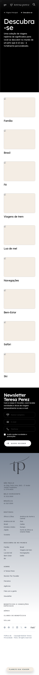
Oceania (7, 535)
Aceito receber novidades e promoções (17, 435)
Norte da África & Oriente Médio (26, 531)
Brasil (6, 524)
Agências (7, 586)
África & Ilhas (9, 517)
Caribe (22, 524)
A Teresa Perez (9, 571)
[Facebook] (9, 628)
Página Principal (12, 13)
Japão (6, 530)
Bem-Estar (8, 556)
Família (6, 547)
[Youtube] (25, 628)
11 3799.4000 (8, 489)
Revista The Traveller (11, 576)
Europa (22, 527)
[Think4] (33, 628)
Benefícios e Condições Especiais (16, 605)
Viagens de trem (26, 550)
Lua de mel (8, 553)
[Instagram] (13, 628)
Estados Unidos (9, 527)
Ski (5, 559)
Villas (7, 620)
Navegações (24, 553)
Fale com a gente (10, 591)
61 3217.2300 (8, 503)
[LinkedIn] (17, 628)
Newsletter (8, 596)
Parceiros (7, 581)
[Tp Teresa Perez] (19, 5)
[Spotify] (5, 628)
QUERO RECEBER (17, 443)
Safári (22, 556)
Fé (5, 550)
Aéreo (7, 611)
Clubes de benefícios (15, 615)
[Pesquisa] (34, 4)
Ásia (21, 521)
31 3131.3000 (8, 496)
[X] (21, 628)
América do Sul (9, 521)
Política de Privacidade (8, 637)
